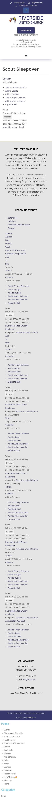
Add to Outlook (12, 94)
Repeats (7, 116)
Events (7, 730)
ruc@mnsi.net (29, 679)
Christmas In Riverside (13, 733)
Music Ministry (10, 757)
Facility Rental (10, 774)
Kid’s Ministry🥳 (10, 777)
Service (11, 228)
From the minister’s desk (14, 743)
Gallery (7, 747)
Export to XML (11, 104)
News (6, 764)
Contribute (8, 750)
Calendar (8, 770)
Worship (7, 753)
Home (6, 784)
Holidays (12, 221)
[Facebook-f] (26, 10)
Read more (10, 329)
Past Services (9, 740)
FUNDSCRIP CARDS (12, 737)
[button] (26, 55)
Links (6, 760)
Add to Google (11, 91)
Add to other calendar (15, 101)
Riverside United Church (14, 127)
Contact (7, 767)
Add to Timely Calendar (15, 87)
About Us (8, 780)
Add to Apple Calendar (15, 97)
